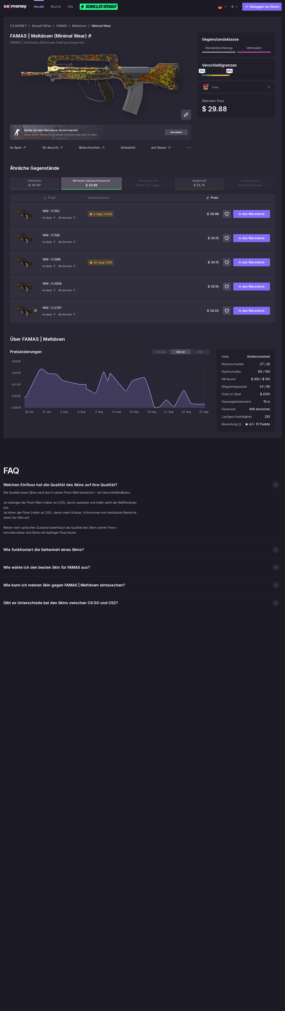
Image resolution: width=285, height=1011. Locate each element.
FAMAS (61, 26)
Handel (39, 6)
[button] (236, 87)
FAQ (70, 6)
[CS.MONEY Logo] (15, 7)
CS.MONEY (18, 26)
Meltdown (79, 26)
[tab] (161, 351)
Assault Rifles (41, 26)
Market (56, 6)
